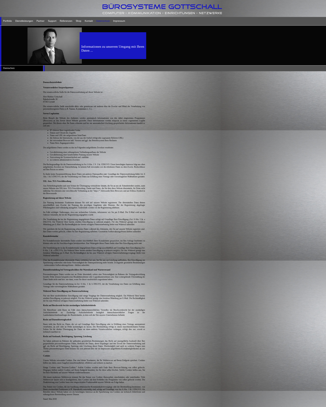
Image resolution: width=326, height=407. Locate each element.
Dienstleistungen (24, 21)
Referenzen (66, 21)
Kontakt (89, 21)
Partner (40, 21)
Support (52, 21)
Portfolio (7, 21)
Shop (78, 21)
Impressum (119, 21)
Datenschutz (103, 21)
